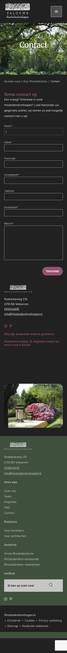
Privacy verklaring (50, 620)
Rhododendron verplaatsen (22, 564)
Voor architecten (15, 536)
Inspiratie (10, 502)
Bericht (8, 223)
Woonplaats (11, 174)
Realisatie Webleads (35, 626)
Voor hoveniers (14, 530)
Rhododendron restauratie (21, 559)
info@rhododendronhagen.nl (23, 314)
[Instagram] (5, 324)
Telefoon (9, 191)
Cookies (30, 620)
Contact (55, 81)
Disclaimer (14, 620)
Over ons (10, 491)
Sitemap (13, 626)
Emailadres (10, 207)
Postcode (9, 158)
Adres (7, 142)
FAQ (7, 507)
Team (8, 496)
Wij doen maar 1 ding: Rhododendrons (26, 81)
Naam (7, 126)
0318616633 (11, 309)
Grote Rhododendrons (19, 553)
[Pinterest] (10, 324)
